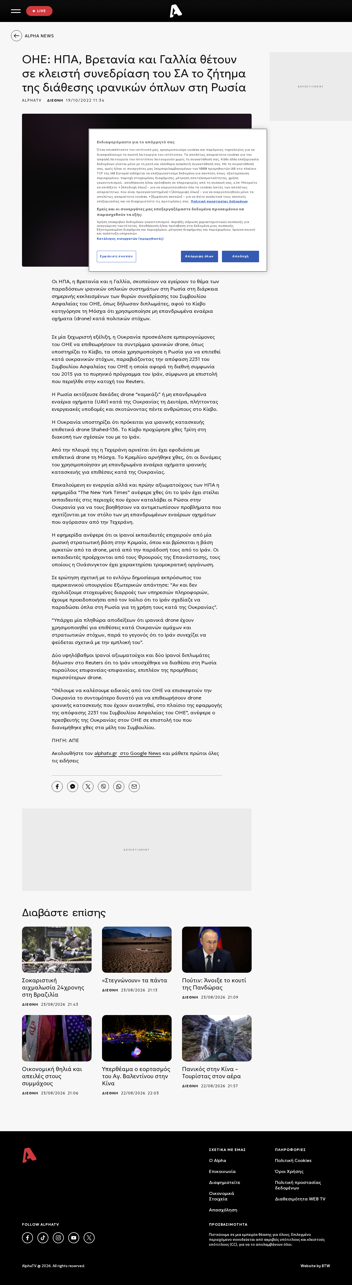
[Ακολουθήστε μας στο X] (89, 1237)
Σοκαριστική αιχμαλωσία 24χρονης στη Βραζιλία (53, 987)
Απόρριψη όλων (199, 256)
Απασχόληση (223, 1209)
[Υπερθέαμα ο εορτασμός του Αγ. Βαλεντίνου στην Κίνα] (137, 1038)
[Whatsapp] (118, 786)
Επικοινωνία (222, 1171)
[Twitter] (88, 786)
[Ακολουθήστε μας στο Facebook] (27, 1237)
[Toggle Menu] (16, 11)
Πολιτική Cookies (293, 1160)
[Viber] (103, 786)
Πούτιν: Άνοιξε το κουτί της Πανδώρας (214, 984)
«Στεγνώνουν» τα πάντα (134, 980)
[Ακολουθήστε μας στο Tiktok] (42, 1237)
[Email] (134, 786)
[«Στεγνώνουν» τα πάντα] (137, 950)
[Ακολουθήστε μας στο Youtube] (73, 1237)
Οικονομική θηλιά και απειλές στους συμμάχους (52, 1076)
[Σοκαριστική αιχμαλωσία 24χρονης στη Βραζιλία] (57, 950)
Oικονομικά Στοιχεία (221, 1196)
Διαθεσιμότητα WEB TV (300, 1199)
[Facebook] (57, 786)
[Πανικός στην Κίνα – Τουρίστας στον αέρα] (217, 1038)
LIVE (41, 11)
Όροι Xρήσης (289, 1171)
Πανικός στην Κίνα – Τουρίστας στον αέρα (211, 1073)
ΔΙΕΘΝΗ (55, 100)
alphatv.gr (105, 753)
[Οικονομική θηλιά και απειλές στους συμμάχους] (57, 1038)
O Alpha (217, 1160)
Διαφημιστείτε (224, 1182)
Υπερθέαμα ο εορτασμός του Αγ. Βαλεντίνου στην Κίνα (136, 1076)
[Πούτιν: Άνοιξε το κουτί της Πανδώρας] (217, 950)
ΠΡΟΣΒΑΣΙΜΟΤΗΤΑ (228, 1224)
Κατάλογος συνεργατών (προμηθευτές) (130, 239)
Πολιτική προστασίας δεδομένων (298, 1185)
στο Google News (140, 753)
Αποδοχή (240, 256)
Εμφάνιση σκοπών (116, 256)
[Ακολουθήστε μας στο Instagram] (58, 1237)
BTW (326, 1266)
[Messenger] (72, 786)
